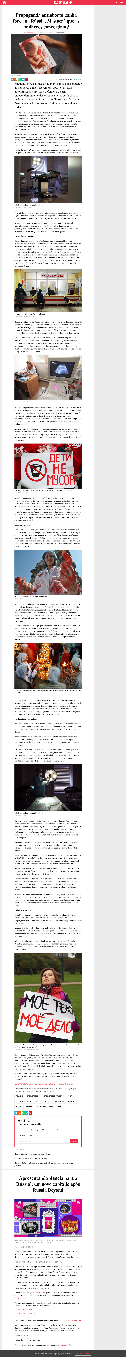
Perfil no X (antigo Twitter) (27, 1313)
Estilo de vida (29, 32)
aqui (59, 1354)
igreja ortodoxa (33, 1096)
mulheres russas (33, 1101)
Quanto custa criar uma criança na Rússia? (32, 1154)
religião (19, 1096)
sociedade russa (56, 1107)
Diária (30, 1135)
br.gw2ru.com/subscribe (71, 1321)
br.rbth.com (40, 1293)
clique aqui (65, 1345)
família (71, 1101)
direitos (19, 1101)
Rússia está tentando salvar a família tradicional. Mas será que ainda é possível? (44, 1164)
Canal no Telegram (24, 1309)
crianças (47, 1101)
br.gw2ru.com (20, 1298)
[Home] (4, 2)
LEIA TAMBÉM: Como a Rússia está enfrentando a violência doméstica (43, 1084)
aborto (19, 1107)
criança (69, 1096)
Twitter (78, 79)
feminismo (41, 1107)
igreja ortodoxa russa (53, 1096)
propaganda (60, 1101)
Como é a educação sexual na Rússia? (30, 1159)
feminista (30, 1107)
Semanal (22, 1135)
